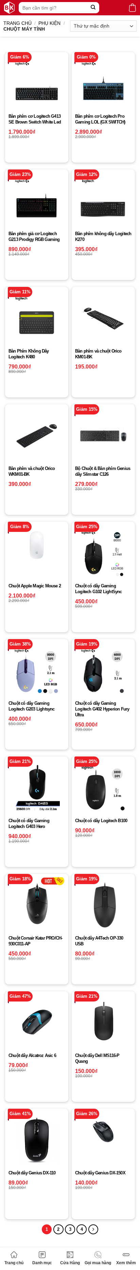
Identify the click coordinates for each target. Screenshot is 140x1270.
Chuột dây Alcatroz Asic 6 (32, 1055)
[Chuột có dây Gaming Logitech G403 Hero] (37, 788)
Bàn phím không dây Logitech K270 (103, 236)
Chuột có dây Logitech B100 (101, 820)
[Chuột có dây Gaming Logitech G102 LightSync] (103, 553)
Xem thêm (126, 1262)
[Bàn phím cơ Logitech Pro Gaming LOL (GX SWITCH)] (103, 84)
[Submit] (93, 7)
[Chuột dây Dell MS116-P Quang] (103, 1023)
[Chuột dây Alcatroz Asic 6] (37, 1023)
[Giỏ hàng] (132, 7)
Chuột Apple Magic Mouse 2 (34, 585)
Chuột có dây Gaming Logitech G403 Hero (28, 823)
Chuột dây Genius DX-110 (32, 1172)
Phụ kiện (49, 23)
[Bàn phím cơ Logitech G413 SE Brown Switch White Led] (37, 84)
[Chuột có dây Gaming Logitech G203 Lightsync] (37, 671)
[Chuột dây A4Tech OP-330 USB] (103, 905)
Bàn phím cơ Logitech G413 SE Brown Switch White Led (34, 119)
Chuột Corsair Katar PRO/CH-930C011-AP (35, 940)
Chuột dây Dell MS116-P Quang (97, 1058)
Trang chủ (13, 1262)
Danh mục (42, 1262)
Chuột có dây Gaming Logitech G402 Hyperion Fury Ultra (102, 709)
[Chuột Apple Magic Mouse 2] (37, 545)
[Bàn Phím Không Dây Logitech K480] (37, 318)
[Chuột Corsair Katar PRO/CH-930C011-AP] (37, 905)
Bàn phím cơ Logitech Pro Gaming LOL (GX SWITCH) (100, 119)
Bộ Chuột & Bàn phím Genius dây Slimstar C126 (102, 471)
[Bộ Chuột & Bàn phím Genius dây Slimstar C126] (103, 436)
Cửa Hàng (70, 1262)
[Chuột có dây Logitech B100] (103, 788)
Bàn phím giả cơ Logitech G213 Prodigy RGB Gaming (34, 236)
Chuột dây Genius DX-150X (100, 1172)
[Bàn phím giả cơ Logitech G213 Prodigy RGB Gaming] (37, 201)
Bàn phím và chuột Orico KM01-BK (98, 353)
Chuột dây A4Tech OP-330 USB (99, 940)
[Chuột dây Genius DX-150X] (103, 1131)
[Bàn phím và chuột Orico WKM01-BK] (37, 436)
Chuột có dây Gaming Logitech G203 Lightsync (31, 706)
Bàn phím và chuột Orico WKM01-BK (31, 471)
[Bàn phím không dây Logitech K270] (103, 201)
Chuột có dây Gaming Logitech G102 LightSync (98, 588)
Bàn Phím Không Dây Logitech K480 (28, 353)
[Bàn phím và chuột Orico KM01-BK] (103, 318)
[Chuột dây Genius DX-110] (37, 1140)
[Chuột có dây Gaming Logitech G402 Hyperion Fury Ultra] (103, 671)
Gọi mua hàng (98, 1262)
